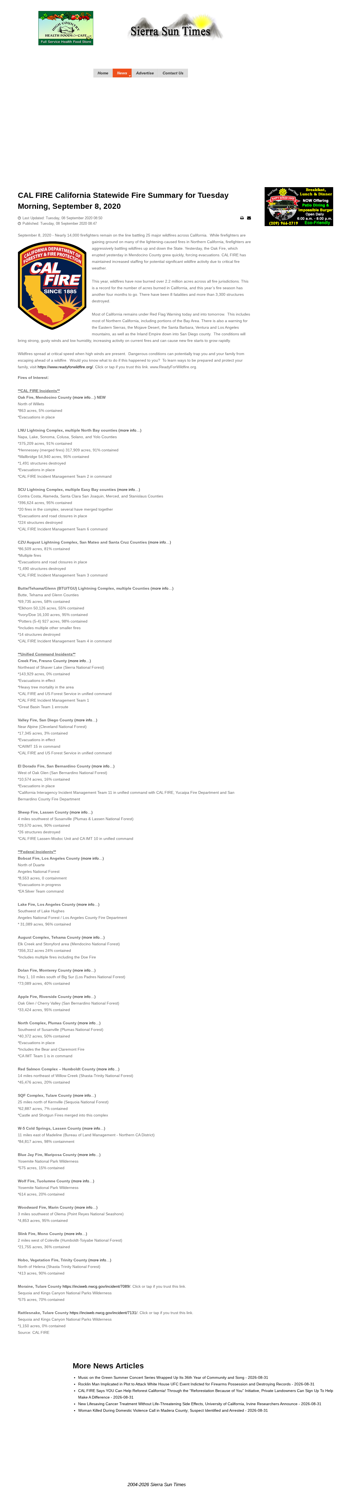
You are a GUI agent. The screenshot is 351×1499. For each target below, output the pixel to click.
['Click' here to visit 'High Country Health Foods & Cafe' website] (66, 28)
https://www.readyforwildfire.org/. (66, 367)
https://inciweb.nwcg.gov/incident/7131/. (104, 1312)
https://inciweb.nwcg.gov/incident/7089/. (97, 1286)
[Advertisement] (175, 126)
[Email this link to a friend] (249, 218)
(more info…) (84, 397)
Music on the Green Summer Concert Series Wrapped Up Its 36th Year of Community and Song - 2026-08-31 (173, 1377)
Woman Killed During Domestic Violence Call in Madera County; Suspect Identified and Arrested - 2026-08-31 (173, 1410)
